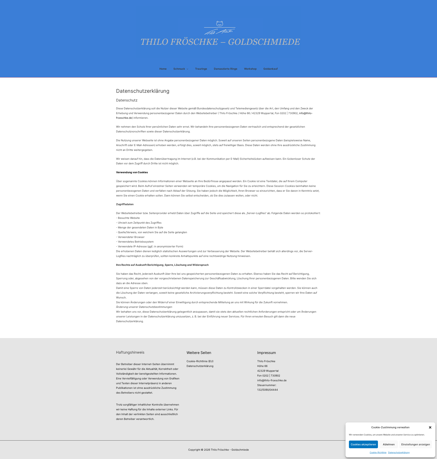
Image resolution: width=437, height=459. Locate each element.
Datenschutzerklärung (399, 452)
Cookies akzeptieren (363, 444)
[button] (430, 427)
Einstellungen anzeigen (415, 444)
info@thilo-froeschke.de (272, 380)
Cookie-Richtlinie (378, 452)
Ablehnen (389, 444)
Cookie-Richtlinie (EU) (200, 361)
